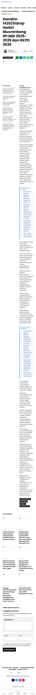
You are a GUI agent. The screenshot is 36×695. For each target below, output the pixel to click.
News (29, 8)
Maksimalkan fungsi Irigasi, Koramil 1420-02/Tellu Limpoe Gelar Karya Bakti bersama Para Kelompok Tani (25, 537)
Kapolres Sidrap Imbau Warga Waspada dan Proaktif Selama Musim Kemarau (8, 535)
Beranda (3, 8)
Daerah (10, 8)
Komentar (9, 620)
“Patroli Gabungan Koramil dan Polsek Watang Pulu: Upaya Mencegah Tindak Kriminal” (8, 110)
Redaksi (15, 668)
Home (3, 693)
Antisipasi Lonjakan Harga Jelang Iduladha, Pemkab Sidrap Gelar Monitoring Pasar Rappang (9, 126)
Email (21, 635)
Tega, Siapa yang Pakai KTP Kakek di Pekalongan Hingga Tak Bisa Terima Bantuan (27, 226)
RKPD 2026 (22, 503)
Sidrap (10, 14)
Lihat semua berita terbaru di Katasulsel (28, 235)
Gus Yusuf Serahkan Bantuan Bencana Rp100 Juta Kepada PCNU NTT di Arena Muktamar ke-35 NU (28, 211)
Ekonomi (23, 8)
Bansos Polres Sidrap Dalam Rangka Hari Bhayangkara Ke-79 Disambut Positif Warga (26, 565)
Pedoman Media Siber (27, 668)
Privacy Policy (22, 669)
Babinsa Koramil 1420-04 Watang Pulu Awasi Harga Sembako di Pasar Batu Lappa (9, 564)
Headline (16, 8)
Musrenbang (23, 501)
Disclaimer (12, 669)
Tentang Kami (7, 668)
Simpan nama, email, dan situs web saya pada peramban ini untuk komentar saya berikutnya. (17, 644)
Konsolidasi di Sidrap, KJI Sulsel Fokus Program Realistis (9, 98)
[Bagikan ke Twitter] (24, 58)
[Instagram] (19, 681)
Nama (6, 635)
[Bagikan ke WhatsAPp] (28, 58)
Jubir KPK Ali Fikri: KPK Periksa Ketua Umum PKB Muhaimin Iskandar (26, 591)
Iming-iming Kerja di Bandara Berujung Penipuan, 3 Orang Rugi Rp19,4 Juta (27, 197)
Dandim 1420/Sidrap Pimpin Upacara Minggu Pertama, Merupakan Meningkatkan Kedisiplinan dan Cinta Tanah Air (9, 594)
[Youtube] (23, 681)
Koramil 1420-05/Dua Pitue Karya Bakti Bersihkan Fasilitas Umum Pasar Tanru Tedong (9, 119)
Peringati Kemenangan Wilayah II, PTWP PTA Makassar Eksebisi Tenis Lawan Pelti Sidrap (9, 91)
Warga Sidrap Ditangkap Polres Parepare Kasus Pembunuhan (9, 103)
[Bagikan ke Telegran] (31, 58)
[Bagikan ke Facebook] (21, 58)
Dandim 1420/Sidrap (25, 499)
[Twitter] (16, 681)
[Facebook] (13, 681)
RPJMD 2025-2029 (24, 506)
